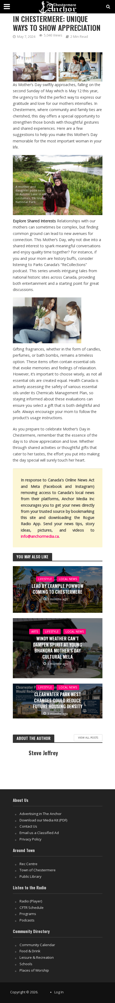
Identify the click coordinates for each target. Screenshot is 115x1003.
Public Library (30, 876)
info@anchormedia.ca (40, 536)
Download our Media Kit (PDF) (43, 820)
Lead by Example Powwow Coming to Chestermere (57, 589)
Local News (68, 579)
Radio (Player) (31, 901)
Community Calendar (37, 944)
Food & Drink (30, 951)
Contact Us (28, 826)
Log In (59, 992)
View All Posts (88, 737)
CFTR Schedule (32, 907)
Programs (28, 913)
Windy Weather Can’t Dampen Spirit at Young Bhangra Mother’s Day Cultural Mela (57, 648)
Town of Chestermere (38, 870)
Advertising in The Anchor (41, 813)
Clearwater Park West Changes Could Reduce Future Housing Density (57, 700)
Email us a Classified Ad (39, 832)
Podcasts (27, 920)
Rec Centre (28, 863)
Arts (34, 631)
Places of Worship (34, 970)
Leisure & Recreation (37, 957)
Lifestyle (45, 579)
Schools (26, 963)
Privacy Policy (30, 839)
